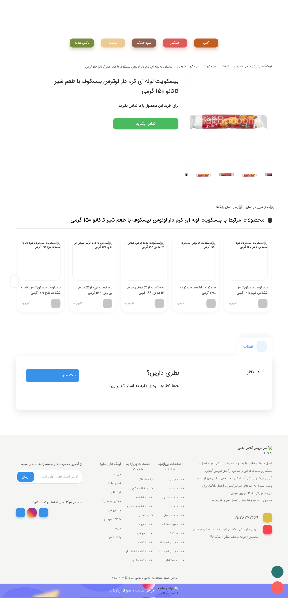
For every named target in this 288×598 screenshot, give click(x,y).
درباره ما (116, 474)
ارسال (25, 477)
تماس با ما (114, 483)
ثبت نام (116, 492)
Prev (188, 174)
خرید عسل (146, 515)
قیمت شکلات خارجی (140, 506)
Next (269, 174)
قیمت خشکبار (175, 533)
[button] (52, 375)
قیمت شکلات (144, 497)
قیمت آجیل (177, 479)
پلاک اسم (115, 537)
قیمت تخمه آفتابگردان (139, 551)
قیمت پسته (177, 488)
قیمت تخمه (145, 542)
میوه (118, 528)
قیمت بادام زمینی (173, 515)
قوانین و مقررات (111, 501)
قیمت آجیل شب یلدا (171, 542)
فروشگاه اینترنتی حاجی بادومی (253, 66)
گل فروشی (114, 510)
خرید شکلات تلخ (142, 488)
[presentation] (16, 281)
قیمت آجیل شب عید (171, 551)
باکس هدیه (82, 43)
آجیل (206, 43)
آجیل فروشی (145, 533)
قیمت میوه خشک (173, 524)
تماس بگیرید (145, 124)
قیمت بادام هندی (173, 497)
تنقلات (225, 66)
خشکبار (175, 43)
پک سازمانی (145, 479)
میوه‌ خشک (144, 43)
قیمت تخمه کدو (142, 560)
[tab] (255, 347)
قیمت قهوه (146, 524)
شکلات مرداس (112, 519)
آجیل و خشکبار (175, 560)
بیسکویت (210, 66)
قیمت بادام (177, 506)
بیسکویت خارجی (187, 66)
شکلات (113, 43)
